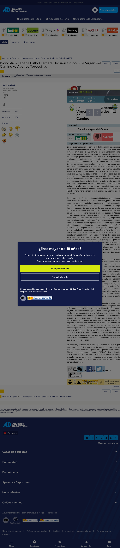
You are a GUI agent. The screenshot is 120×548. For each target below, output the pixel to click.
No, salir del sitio (60, 277)
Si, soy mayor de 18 (60, 268)
